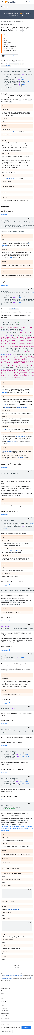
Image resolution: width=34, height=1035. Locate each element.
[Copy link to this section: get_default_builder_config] (24, 582)
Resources (11, 21)
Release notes (4, 1010)
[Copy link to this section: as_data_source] (14, 211)
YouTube (3, 1001)
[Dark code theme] (29, 69)
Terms (3, 1024)
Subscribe (26, 1027)
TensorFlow (4, 21)
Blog (2, 991)
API (22, 21)
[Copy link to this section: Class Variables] (11, 859)
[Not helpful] (13, 24)
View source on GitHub (10, 56)
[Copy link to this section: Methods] (10, 207)
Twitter (3, 998)
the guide (10, 257)
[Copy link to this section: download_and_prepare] (19, 511)
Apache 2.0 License (14, 977)
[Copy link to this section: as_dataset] (11, 282)
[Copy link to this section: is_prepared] (12, 700)
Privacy (8, 1024)
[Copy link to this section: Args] (6, 106)
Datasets (4, 7)
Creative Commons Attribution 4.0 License (12, 975)
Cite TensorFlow (5, 1018)
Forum (3, 993)
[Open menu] (2, 2)
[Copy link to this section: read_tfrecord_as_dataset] (23, 742)
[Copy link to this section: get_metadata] (13, 617)
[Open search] (26, 2)
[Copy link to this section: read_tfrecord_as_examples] (24, 769)
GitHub (3, 996)
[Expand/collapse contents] (10, 35)
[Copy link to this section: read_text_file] (14, 720)
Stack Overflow (5, 1013)
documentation (13, 15)
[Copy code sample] (31, 69)
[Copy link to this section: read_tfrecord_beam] (18, 796)
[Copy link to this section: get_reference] (13, 647)
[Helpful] (11, 24)
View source (4, 214)
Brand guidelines (5, 1015)
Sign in (30, 2)
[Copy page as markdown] (21, 30)
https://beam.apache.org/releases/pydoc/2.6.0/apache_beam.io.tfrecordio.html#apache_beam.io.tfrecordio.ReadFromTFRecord (17, 828)
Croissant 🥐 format (20, 13)
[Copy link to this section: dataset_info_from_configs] (24, 464)
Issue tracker (4, 1008)
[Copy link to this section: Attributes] (8, 125)
